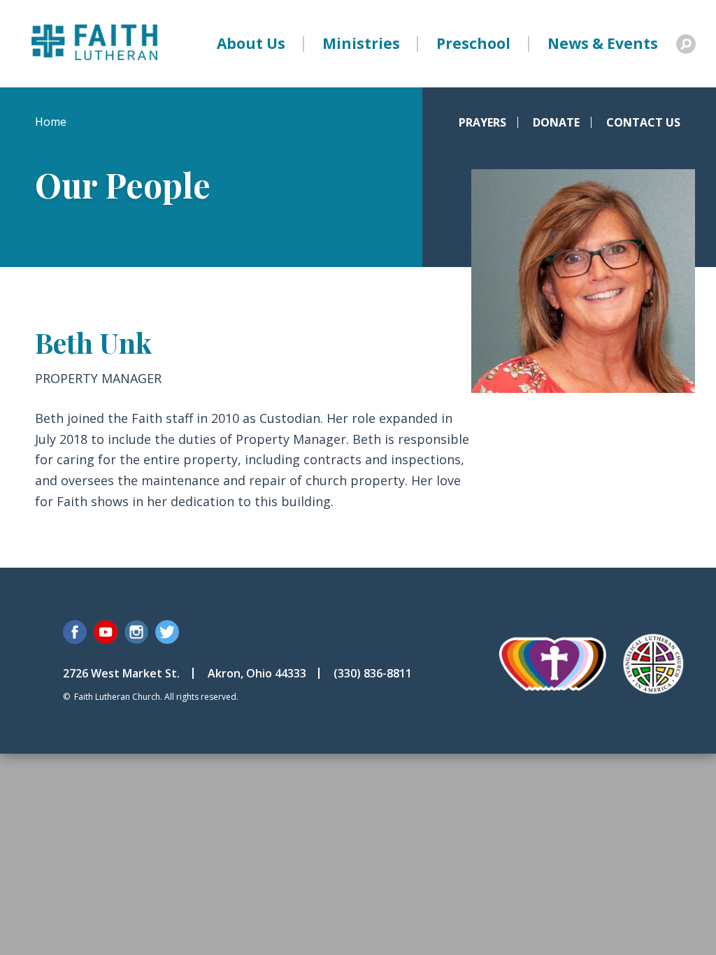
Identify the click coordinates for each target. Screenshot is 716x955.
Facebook (75, 632)
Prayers (482, 122)
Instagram (136, 632)
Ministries (361, 43)
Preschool (473, 43)
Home (50, 121)
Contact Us (643, 122)
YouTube (105, 632)
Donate (556, 122)
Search (686, 44)
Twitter (167, 632)
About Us (251, 43)
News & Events (602, 43)
